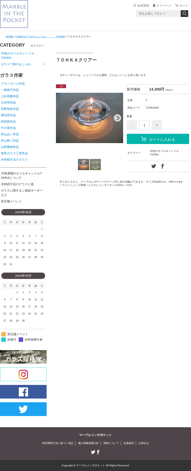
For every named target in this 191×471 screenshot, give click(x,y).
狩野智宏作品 (10, 108)
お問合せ (143, 443)
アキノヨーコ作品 (13, 83)
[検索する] (184, 13)
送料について (111, 443)
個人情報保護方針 (88, 443)
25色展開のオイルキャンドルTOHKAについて (21, 175)
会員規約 (128, 443)
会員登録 (143, 5)
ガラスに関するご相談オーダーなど (22, 193)
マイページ (163, 5)
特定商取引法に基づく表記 (57, 443)
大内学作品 (8, 102)
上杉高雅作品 (10, 96)
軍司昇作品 (8, 115)
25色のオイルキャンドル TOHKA (40, 36)
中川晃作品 (8, 127)
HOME (10, 36)
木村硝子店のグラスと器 (17, 184)
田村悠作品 (8, 121)
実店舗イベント (11, 201)
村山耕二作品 (10, 140)
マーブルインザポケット (95, 435)
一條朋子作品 (10, 89)
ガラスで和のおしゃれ (16, 64)
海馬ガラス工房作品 (14, 153)
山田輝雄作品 (10, 146)
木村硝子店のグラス (14, 159)
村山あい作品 (10, 134)
